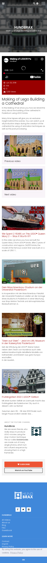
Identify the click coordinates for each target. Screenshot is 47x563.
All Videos (6, 520)
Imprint (5, 544)
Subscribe (25, 464)
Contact (5, 541)
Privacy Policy (8, 546)
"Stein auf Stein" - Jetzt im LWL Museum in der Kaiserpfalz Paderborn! (23, 342)
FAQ (3, 528)
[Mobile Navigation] (43, 4)
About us (6, 522)
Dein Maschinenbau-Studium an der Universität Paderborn (22, 288)
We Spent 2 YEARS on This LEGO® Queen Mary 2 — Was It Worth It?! (23, 235)
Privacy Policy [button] (16, 553)
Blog (4, 525)
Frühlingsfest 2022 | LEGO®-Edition (20, 396)
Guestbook (7, 530)
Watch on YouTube (23, 470)
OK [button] (23, 560)
